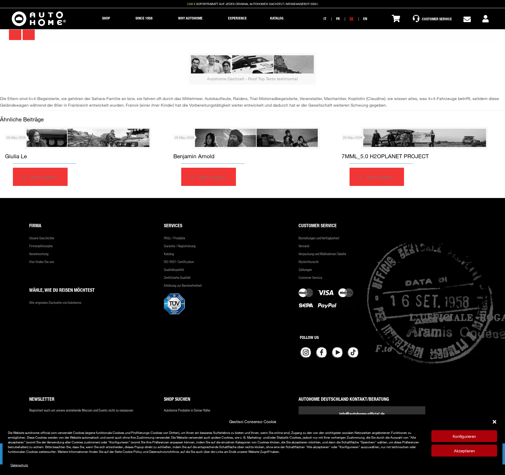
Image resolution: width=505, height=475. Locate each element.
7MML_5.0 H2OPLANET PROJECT (385, 156)
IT (325, 18)
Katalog (169, 253)
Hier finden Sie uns (41, 261)
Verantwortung (38, 253)
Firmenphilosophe (41, 246)
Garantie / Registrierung (179, 246)
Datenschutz (19, 465)
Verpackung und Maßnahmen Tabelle (322, 253)
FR (338, 18)
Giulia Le (16, 156)
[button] (494, 421)
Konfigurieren (464, 436)
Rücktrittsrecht (309, 261)
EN (365, 18)
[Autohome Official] (39, 18)
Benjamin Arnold (193, 156)
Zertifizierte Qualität (177, 277)
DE (352, 18)
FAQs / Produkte (174, 238)
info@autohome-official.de (362, 413)
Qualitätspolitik (174, 269)
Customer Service (310, 277)
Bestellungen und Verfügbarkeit (319, 238)
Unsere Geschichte (41, 238)
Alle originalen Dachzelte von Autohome (55, 302)
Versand (304, 246)
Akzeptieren (464, 450)
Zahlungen (305, 269)
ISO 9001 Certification (179, 261)
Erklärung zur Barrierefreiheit (183, 285)
